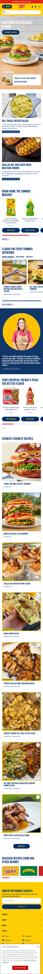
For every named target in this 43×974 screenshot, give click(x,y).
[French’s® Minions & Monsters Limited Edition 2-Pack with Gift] (11, 207)
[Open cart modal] (35, 6)
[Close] (38, 947)
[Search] (4, 12)
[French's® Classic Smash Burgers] (7, 80)
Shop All (5, 239)
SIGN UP (21, 907)
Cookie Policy (27, 961)
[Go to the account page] (32, 6)
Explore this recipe (20, 82)
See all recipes (7, 304)
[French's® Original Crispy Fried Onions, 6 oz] (11, 396)
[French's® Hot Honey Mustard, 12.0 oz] (30, 396)
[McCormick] (22, 7)
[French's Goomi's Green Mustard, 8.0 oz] (30, 207)
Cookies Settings (20, 968)
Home (3, 17)
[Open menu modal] (39, 6)
